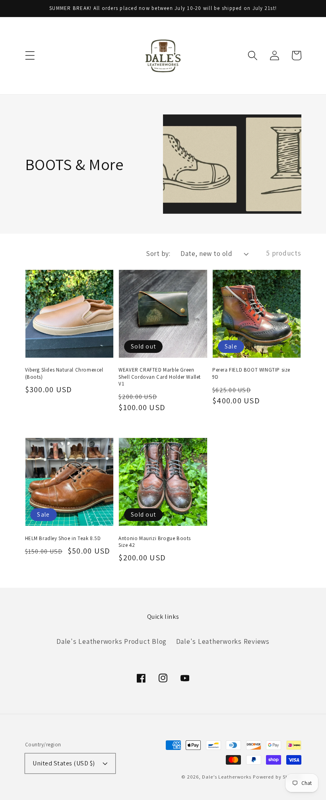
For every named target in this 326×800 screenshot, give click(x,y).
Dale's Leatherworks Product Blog (111, 641)
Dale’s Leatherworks (226, 776)
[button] (30, 55)
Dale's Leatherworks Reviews (223, 641)
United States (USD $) (64, 763)
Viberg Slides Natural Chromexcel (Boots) (64, 373)
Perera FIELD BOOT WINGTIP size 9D (251, 373)
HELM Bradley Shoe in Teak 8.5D (63, 538)
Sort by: (158, 253)
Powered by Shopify (277, 776)
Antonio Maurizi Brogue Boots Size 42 (154, 541)
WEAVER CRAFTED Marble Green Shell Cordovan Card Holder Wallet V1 (159, 376)
